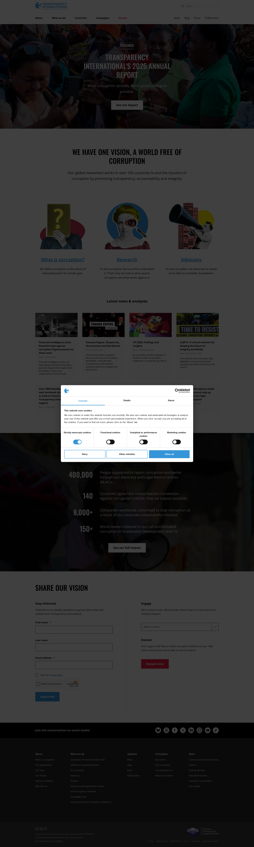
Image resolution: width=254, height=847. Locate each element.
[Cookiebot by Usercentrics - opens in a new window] (177, 391)
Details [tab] (127, 400)
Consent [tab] (82, 401)
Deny (84, 454)
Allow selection (127, 454)
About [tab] (171, 400)
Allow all (169, 454)
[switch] (110, 442)
